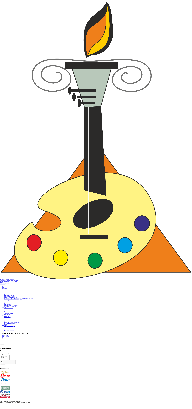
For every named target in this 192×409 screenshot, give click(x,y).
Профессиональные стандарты (9, 296)
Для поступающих (7, 312)
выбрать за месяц (3, 343)
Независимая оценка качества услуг (10, 303)
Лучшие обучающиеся (8, 328)
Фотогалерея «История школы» (9, 323)
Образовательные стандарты (9, 295)
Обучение (4, 307)
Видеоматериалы (7, 324)
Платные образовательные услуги (10, 300)
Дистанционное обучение (8, 313)
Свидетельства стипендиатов (9, 330)
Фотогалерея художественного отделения (11, 322)
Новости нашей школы (6, 336)
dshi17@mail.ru (27, 399)
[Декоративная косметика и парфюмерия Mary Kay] (5, 385)
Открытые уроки (7, 314)
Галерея (3, 319)
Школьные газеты (7, 317)
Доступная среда (7, 302)
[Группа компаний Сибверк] (5, 397)
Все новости (6, 316)
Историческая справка (8, 304)
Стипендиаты (6, 329)
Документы (6, 293)
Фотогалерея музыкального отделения (11, 321)
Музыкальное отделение (8, 308)
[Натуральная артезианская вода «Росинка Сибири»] (5, 381)
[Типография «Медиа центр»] (5, 393)
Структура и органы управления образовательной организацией (15, 292)
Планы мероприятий (8, 310)
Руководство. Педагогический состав (10, 297)
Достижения (4, 325)
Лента (3, 315)
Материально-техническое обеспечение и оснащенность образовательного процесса (18, 298)
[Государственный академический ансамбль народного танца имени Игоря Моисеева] (5, 373)
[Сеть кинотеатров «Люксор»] (5, 377)
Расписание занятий (7, 311)
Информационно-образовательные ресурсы (11, 305)
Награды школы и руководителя (9, 326)
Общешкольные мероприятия (9, 320)
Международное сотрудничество (10, 306)
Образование (6, 294)
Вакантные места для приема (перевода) (11, 301)
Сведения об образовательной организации (9, 291)
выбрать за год (2, 342)
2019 (3, 337)
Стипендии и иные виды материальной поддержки (13, 299)
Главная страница (5, 335)
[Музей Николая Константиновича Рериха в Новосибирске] (5, 389)
